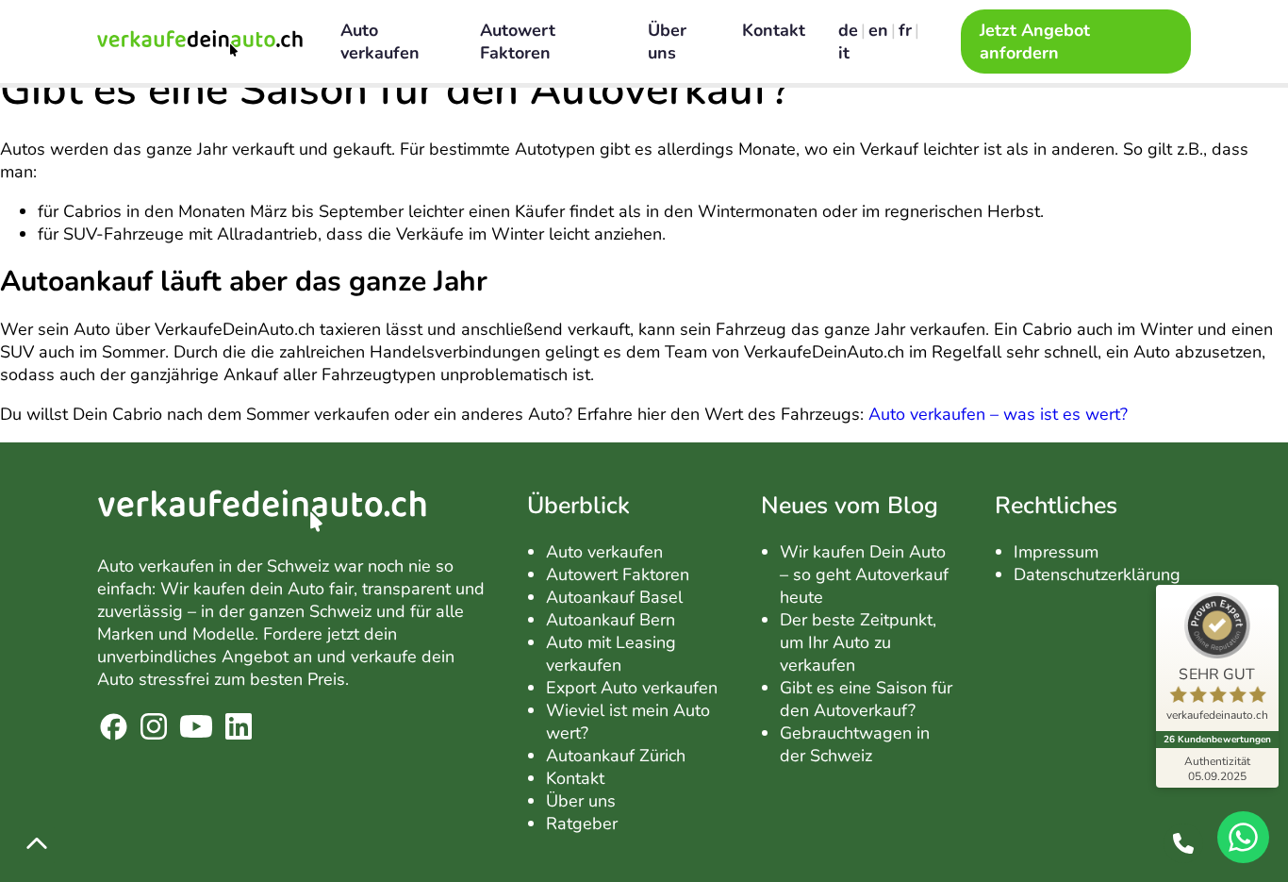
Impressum (1056, 552)
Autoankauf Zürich (615, 755)
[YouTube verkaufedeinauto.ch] (196, 729)
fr (905, 30)
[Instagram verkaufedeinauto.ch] (154, 729)
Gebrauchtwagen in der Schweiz (855, 744)
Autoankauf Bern (610, 619)
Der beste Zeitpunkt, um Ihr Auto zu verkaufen (858, 642)
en (878, 30)
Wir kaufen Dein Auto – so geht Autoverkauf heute (864, 574)
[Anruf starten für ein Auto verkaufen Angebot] (1183, 843)
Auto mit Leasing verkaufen (611, 653)
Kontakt (776, 30)
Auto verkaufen (380, 41)
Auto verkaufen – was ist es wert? (998, 414)
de (848, 30)
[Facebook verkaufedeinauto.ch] (113, 729)
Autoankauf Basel (614, 597)
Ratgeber (582, 823)
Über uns (667, 41)
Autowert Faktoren (517, 41)
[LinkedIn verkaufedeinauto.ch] (238, 729)
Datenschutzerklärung (1097, 574)
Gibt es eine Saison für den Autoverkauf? (866, 699)
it (844, 53)
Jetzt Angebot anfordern (1035, 41)
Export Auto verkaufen (632, 687)
